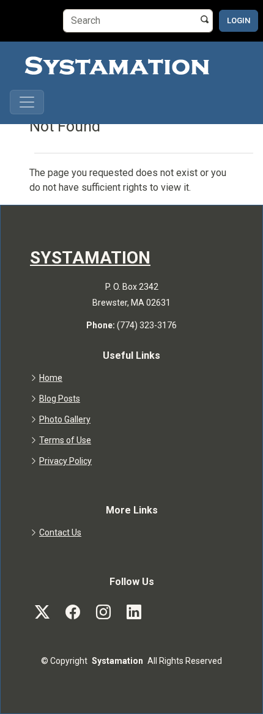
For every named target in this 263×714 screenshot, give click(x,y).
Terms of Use (65, 440)
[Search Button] (205, 19)
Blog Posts (59, 398)
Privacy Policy (65, 461)
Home (50, 378)
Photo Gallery (65, 419)
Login (238, 20)
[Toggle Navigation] (27, 102)
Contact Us (60, 532)
